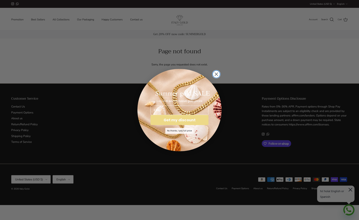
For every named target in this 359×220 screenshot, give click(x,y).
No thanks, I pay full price (179, 130)
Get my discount (180, 120)
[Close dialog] (216, 74)
